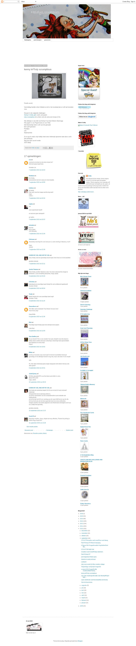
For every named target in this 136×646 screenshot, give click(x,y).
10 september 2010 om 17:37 (37, 410)
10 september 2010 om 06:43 (37, 382)
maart (83, 597)
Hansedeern (32, 306)
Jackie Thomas (33, 269)
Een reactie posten (32, 426)
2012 (81, 523)
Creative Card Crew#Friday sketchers (92, 552)
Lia (30, 159)
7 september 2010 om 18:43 (37, 170)
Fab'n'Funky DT (85, 554)
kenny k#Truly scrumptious (89, 573)
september (84, 538)
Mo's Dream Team (85, 276)
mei (82, 593)
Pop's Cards (84, 441)
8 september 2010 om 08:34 (37, 288)
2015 (81, 516)
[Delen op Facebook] (50, 148)
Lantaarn (83, 562)
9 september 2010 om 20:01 (37, 368)
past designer (38, 40)
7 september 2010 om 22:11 (37, 263)
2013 (81, 521)
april (82, 595)
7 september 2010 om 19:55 (37, 182)
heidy (89, 176)
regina (31, 204)
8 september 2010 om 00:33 (37, 276)
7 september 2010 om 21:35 (37, 249)
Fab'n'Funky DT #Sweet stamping (91, 543)
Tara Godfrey (33, 336)
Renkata (31, 175)
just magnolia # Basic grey (88, 557)
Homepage (49, 430)
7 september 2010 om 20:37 (37, 219)
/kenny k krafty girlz (30, 115)
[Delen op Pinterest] (52, 148)
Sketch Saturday (85, 304)
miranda (31, 225)
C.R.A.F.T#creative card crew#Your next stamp (94, 540)
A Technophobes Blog (87, 455)
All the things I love (86, 342)
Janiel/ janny (32, 373)
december (84, 530)
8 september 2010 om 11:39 (37, 316)
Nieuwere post (29, 430)
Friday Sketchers (85, 503)
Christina (31, 282)
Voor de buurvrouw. (86, 582)
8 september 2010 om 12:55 (37, 331)
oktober (83, 535)
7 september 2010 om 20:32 (37, 198)
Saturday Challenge (86, 309)
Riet (30, 322)
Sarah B (31, 416)
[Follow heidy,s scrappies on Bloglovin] (84, 108)
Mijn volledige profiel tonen (86, 192)
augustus (84, 585)
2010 (81, 528)
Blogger (80, 641)
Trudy (30, 294)
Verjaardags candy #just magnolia (91, 566)
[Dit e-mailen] (44, 148)
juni (82, 590)
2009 (81, 606)
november (84, 533)
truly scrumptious (29, 117)
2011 (81, 526)
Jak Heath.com (84, 356)
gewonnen (47, 40)
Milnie (30, 352)
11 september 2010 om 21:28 (37, 423)
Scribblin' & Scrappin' (86, 370)
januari (83, 602)
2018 (81, 513)
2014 (81, 518)
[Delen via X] (48, 148)
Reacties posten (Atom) (40, 433)
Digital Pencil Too (85, 427)
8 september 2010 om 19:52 (37, 346)
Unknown (32, 239)
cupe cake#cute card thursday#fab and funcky (94, 580)
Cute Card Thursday (86, 328)
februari (83, 600)
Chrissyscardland (85, 290)
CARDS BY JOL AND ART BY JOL (39, 255)
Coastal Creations (85, 475)
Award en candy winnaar (88, 559)
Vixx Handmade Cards (87, 412)
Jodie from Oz (84, 489)
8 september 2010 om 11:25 (37, 301)
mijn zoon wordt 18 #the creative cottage (93, 564)
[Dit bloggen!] (46, 148)
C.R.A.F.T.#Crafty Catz (87, 549)
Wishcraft (83, 398)
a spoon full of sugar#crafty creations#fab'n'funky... (89, 570)
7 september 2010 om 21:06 (37, 233)
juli (82, 588)
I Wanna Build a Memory (87, 384)
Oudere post (69, 430)
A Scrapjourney (85, 314)
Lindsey (31, 188)
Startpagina (27, 40)
